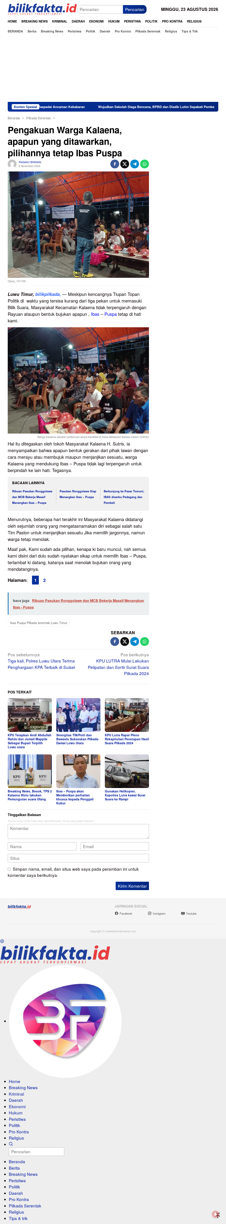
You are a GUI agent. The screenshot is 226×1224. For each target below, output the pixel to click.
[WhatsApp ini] (144, 164)
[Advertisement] (113, 69)
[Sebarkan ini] (114, 164)
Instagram (159, 913)
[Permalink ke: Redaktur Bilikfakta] (12, 163)
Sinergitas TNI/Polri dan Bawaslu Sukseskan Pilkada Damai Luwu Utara (77, 739)
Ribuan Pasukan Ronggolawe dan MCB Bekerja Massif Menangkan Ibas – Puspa (32, 497)
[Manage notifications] (215, 1214)
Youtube (191, 913)
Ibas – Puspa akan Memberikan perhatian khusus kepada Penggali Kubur (75, 797)
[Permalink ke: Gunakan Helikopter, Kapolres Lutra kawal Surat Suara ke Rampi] (127, 771)
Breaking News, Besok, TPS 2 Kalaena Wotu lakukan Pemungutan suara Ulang (30, 795)
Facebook (126, 913)
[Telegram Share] (134, 164)
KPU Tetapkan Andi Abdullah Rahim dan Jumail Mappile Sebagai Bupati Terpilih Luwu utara (29, 741)
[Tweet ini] (124, 164)
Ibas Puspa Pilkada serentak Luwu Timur (38, 623)
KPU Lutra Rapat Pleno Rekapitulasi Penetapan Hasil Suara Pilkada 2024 (127, 739)
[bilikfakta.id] (42, 9)
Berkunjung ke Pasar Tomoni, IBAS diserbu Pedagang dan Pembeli (124, 497)
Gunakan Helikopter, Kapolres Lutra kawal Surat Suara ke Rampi (125, 795)
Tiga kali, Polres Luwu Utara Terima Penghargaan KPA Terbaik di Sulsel (41, 660)
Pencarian (134, 9)
